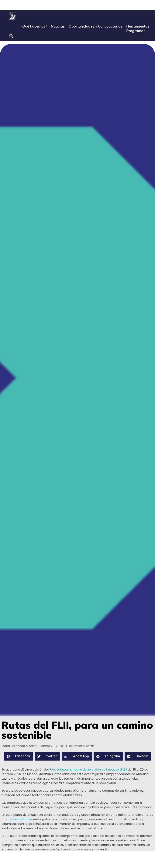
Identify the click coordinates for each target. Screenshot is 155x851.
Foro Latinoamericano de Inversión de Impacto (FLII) (88, 769)
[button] (18, 756)
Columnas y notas (81, 746)
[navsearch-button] (11, 36)
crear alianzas (21, 819)
